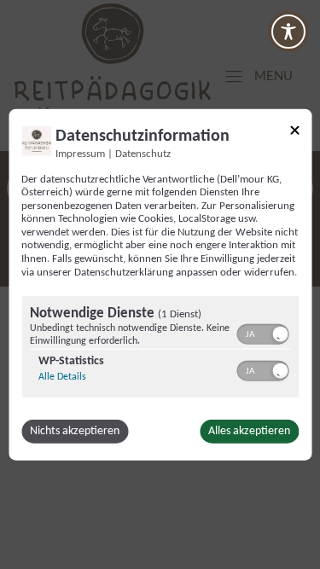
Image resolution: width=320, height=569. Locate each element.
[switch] (262, 332)
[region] (160, 349)
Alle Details (62, 377)
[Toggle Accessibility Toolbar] (288, 31)
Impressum (80, 153)
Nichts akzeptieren (74, 431)
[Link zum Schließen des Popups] (294, 132)
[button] (280, 334)
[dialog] (160, 284)
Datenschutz (143, 153)
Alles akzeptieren (249, 431)
